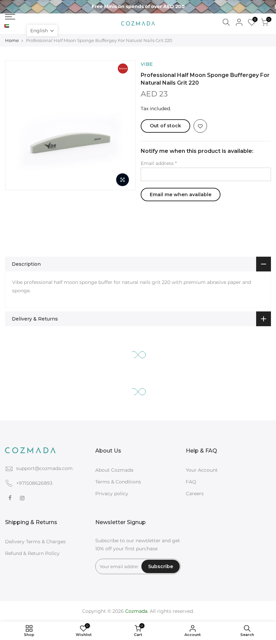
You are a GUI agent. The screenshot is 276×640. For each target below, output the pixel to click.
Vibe (147, 64)
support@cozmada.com (44, 468)
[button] (42, 30)
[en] (12, 26)
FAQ (191, 482)
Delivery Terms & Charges (35, 542)
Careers (195, 493)
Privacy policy (111, 493)
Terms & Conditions (118, 482)
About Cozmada (114, 470)
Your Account (202, 470)
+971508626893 (34, 483)
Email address (159, 163)
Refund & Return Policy (32, 553)
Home (12, 40)
